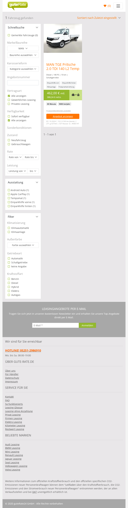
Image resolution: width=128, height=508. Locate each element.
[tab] (23, 27)
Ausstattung (15, 182)
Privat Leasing (13, 414)
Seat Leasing (12, 462)
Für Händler (11, 374)
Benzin (15, 278)
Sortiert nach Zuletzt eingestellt (97, 18)
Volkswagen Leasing (16, 466)
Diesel (14, 282)
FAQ (7, 400)
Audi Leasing (12, 444)
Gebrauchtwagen (20, 144)
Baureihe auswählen (21, 55)
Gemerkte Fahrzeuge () (24, 35)
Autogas (15, 294)
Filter (11, 217)
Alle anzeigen (18, 95)
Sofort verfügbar (20, 116)
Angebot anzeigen (63, 116)
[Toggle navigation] (118, 5)
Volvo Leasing (12, 469)
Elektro (15, 290)
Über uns (10, 370)
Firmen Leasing (13, 418)
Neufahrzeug (18, 140)
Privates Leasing (20, 103)
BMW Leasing (12, 448)
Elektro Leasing (13, 422)
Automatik (17, 258)
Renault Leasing (14, 455)
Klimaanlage (18, 232)
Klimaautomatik (20, 228)
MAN (21, 48)
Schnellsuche (16, 27)
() (109, 6)
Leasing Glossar (14, 407)
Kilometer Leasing (15, 425)
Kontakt (9, 396)
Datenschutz (12, 377)
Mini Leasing (12, 451)
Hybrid (15, 286)
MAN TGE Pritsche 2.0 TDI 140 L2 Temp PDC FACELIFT (62, 68)
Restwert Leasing (14, 429)
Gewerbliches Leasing (23, 99)
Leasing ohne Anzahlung (19, 411)
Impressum (11, 381)
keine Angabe (18, 266)
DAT (34, 492)
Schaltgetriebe (19, 262)
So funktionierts (14, 404)
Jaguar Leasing (13, 458)
